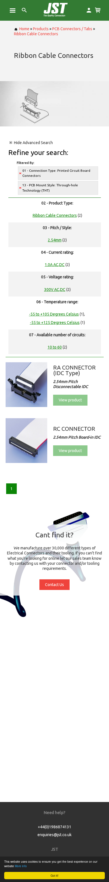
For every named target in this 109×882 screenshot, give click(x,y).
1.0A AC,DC (55, 264)
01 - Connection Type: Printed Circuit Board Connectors (56, 173)
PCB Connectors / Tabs (72, 29)
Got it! (54, 875)
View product (70, 400)
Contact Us (54, 584)
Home (24, 29)
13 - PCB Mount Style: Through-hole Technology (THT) (50, 187)
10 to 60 (55, 347)
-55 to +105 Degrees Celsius (54, 314)
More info (21, 866)
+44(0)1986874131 (54, 827)
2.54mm (54, 240)
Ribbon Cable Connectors (36, 34)
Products (41, 29)
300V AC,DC (54, 289)
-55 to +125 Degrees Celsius (55, 322)
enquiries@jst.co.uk (54, 834)
